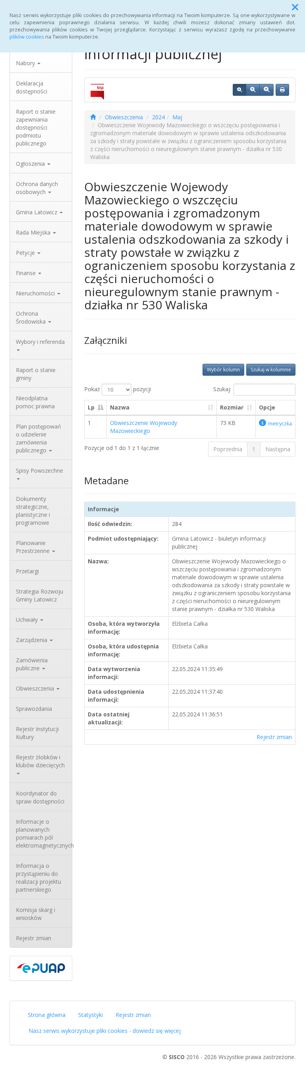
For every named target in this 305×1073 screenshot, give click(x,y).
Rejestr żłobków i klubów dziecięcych (40, 761)
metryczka (280, 423)
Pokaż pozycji (117, 389)
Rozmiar (231, 407)
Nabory (26, 63)
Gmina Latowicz (37, 212)
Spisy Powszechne (39, 470)
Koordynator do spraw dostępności (40, 797)
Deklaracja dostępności (31, 87)
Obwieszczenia (36, 688)
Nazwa (119, 407)
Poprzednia (227, 449)
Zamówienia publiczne (32, 664)
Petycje (26, 252)
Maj (177, 117)
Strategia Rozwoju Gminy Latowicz (39, 595)
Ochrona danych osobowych (37, 188)
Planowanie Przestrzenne (33, 547)
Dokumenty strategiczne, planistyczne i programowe (33, 510)
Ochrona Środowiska (31, 317)
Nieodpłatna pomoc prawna (35, 402)
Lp (91, 407)
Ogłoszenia (31, 163)
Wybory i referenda (40, 341)
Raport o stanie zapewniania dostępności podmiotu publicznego (36, 127)
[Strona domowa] (93, 117)
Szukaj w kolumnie (271, 369)
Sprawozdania (34, 708)
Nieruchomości (36, 293)
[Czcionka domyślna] (239, 90)
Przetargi (27, 571)
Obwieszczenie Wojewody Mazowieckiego (143, 427)
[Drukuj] (282, 90)
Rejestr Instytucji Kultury (37, 733)
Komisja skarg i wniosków (35, 914)
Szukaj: (222, 389)
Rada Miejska (34, 232)
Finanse (26, 273)
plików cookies (27, 36)
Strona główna (47, 1015)
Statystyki (90, 1015)
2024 (158, 117)
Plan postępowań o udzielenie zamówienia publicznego (38, 438)
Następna (277, 449)
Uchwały (27, 619)
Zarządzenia (32, 640)
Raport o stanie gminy (36, 374)
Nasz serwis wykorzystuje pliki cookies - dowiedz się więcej (105, 1030)
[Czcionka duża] (266, 90)
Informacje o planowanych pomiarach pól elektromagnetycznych (44, 833)
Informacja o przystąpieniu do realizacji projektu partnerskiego (38, 877)
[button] (295, 7)
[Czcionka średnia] (253, 90)
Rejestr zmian (33, 938)
